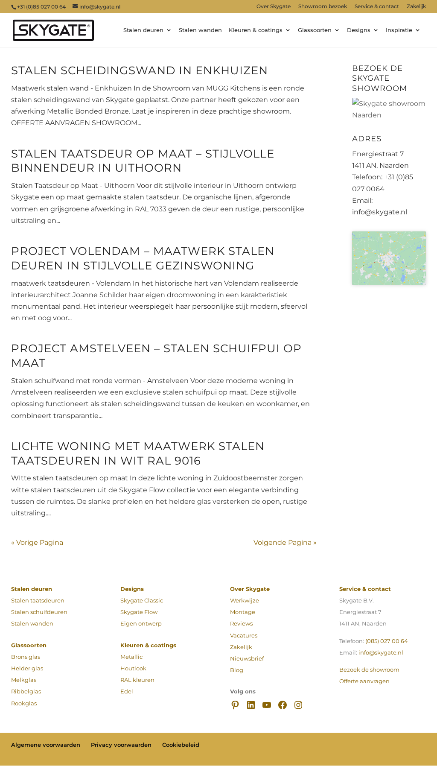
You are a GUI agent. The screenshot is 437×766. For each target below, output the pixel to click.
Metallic (131, 656)
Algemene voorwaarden (45, 744)
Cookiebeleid (180, 744)
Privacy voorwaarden (121, 744)
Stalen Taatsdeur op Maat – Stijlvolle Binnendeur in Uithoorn (142, 161)
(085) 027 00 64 (386, 640)
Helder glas (27, 668)
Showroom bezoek (322, 6)
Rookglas (24, 703)
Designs (358, 30)
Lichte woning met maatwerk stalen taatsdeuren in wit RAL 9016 (138, 453)
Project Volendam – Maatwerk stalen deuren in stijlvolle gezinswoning (142, 258)
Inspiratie (399, 30)
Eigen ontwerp (141, 623)
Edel (126, 691)
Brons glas (25, 656)
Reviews (241, 623)
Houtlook (133, 668)
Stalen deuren (143, 30)
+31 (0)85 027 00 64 (41, 6)
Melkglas (23, 679)
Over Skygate (273, 6)
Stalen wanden (200, 30)
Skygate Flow (138, 611)
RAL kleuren (137, 679)
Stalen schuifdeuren (39, 611)
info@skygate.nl (380, 652)
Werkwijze (244, 600)
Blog (236, 670)
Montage (242, 611)
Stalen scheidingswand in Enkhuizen (139, 70)
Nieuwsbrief (247, 658)
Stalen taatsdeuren (37, 600)
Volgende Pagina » (285, 542)
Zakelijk (416, 6)
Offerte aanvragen (364, 681)
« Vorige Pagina (37, 542)
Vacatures (243, 635)
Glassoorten (315, 30)
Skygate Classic (141, 600)
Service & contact (377, 6)
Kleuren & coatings (256, 30)
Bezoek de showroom (369, 669)
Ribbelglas (26, 691)
